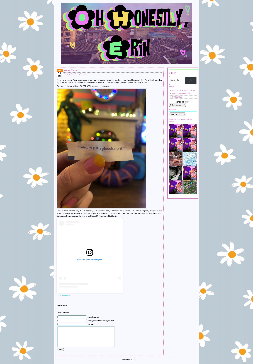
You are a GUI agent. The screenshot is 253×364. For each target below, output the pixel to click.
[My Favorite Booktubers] (190, 131)
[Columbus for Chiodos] (176, 173)
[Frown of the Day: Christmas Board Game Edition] (176, 131)
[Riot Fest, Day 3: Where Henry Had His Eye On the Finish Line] (190, 187)
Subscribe (177, 97)
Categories (182, 102)
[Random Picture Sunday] (176, 159)
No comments (64, 295)
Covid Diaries (75, 74)
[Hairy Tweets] (176, 187)
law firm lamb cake (181, 94)
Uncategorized (84, 74)
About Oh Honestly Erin (183, 91)
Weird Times (70, 70)
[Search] (190, 80)
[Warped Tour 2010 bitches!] (190, 173)
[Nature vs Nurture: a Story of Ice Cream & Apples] (176, 145)
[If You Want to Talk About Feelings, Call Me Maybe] (190, 145)
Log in (172, 72)
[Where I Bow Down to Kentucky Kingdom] (190, 159)
